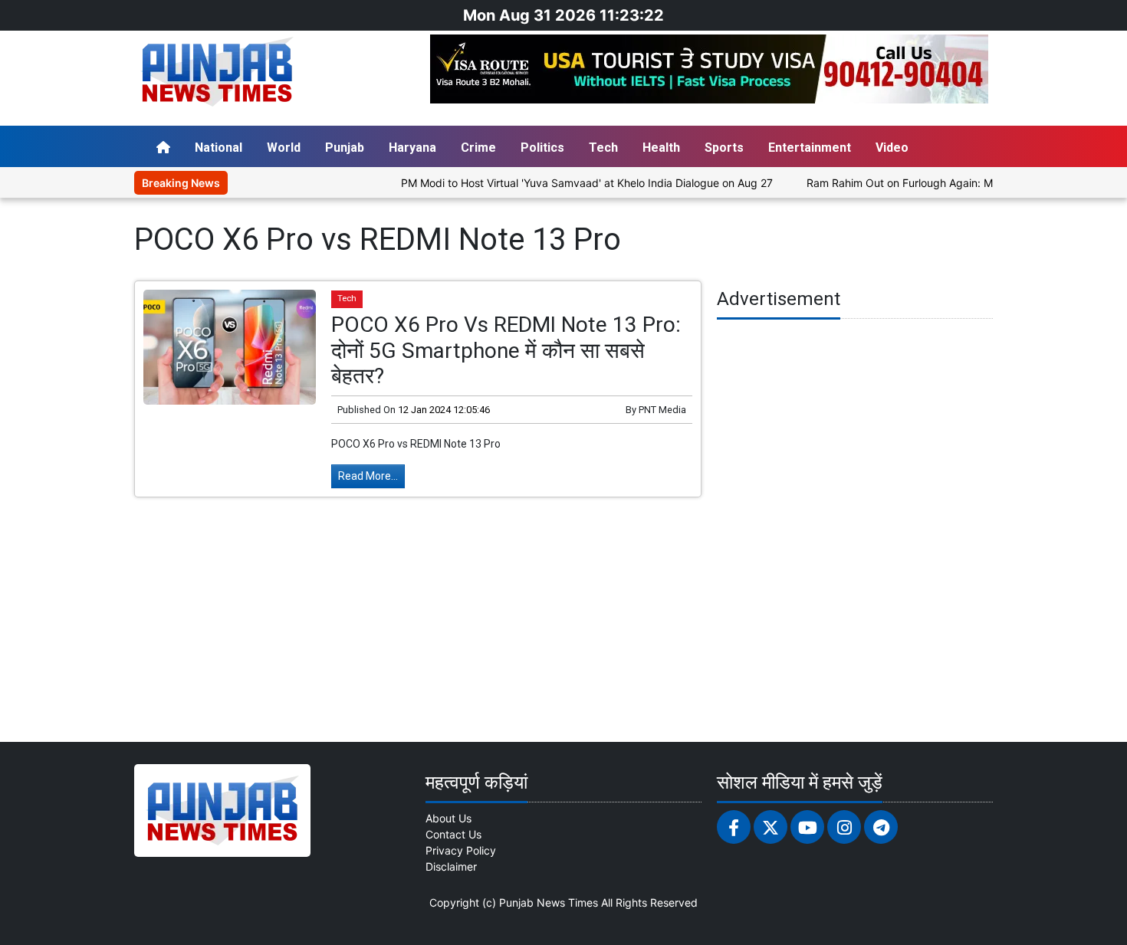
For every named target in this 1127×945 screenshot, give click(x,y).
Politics (542, 147)
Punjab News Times (548, 902)
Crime (478, 147)
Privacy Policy (461, 850)
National (218, 147)
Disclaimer (451, 866)
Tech (603, 147)
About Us (449, 818)
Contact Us (453, 834)
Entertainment (809, 147)
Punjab (344, 147)
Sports (724, 147)
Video (892, 147)
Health (661, 147)
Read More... (368, 476)
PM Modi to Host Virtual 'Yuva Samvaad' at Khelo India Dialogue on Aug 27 (564, 182)
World (284, 147)
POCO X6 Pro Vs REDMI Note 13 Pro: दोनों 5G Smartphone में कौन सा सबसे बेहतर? (506, 350)
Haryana (412, 147)
